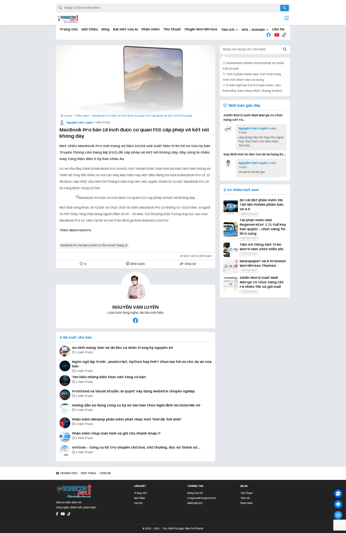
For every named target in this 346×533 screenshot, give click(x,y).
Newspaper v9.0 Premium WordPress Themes (263, 263)
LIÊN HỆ (105, 473)
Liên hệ (278, 29)
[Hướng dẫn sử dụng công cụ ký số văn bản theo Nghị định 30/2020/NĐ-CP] (64, 409)
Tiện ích (227, 30)
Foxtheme (197, 528)
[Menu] (286, 18)
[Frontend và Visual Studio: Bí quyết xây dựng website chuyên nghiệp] (64, 395)
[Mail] (338, 515)
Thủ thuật (172, 29)
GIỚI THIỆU (88, 473)
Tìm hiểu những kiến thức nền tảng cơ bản (109, 377)
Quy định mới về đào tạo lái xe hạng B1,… (254, 154)
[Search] (285, 49)
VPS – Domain (253, 30)
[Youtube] (276, 35)
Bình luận (137, 264)
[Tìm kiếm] (284, 8)
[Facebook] (268, 35)
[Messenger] (338, 504)
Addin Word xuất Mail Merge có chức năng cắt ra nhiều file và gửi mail (262, 282)
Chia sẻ (190, 264)
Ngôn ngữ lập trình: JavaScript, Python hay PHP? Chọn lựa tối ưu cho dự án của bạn (142, 364)
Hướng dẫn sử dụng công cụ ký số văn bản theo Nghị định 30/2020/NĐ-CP (136, 405)
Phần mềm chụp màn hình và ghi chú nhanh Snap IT (116, 433)
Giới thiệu (89, 29)
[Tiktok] (284, 35)
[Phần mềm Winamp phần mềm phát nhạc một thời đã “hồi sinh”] (64, 423)
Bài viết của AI (125, 29)
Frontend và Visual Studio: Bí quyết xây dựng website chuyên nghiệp (133, 391)
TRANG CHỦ (68, 473)
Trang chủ (68, 29)
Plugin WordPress (201, 29)
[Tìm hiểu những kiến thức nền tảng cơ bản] (64, 381)
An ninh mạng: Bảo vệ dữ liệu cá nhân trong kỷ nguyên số (122, 348)
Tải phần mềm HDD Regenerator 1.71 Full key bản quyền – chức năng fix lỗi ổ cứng (263, 227)
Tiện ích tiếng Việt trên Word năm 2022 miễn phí (261, 247)
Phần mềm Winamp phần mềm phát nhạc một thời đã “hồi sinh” (127, 419)
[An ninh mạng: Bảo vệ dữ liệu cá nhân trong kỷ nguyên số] (64, 352)
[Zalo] (338, 493)
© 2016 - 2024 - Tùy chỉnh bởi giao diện (167, 528)
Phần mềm (150, 29)
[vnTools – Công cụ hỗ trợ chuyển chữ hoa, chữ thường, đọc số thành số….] (64, 452)
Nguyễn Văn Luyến (79, 122)
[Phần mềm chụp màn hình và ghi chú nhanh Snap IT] (64, 437)
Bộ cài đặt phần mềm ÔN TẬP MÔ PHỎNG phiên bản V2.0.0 (261, 205)
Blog (105, 29)
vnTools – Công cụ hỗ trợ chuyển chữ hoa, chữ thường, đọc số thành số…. (136, 447)
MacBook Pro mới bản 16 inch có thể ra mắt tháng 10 (94, 245)
